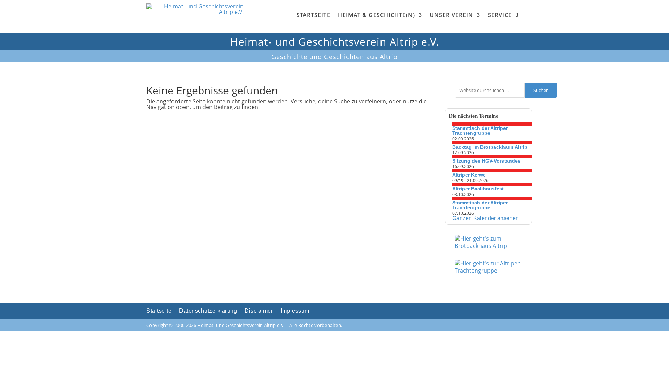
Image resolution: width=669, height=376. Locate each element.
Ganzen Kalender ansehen (485, 218)
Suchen (541, 90)
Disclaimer (259, 311)
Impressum (294, 311)
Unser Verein (451, 15)
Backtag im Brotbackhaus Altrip (490, 147)
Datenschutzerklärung (208, 311)
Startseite (313, 15)
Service (500, 15)
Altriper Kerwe (469, 175)
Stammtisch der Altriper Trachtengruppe (480, 130)
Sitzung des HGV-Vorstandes (486, 161)
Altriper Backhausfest (478, 188)
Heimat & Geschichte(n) (376, 15)
